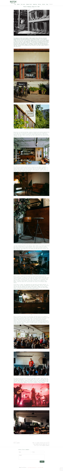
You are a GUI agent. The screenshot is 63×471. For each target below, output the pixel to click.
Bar (15, 4)
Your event (23, 4)
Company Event (29, 4)
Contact (43, 4)
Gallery (39, 4)
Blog (47, 4)
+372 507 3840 (40, 467)
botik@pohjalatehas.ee (32, 467)
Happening (35, 4)
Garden (18, 4)
